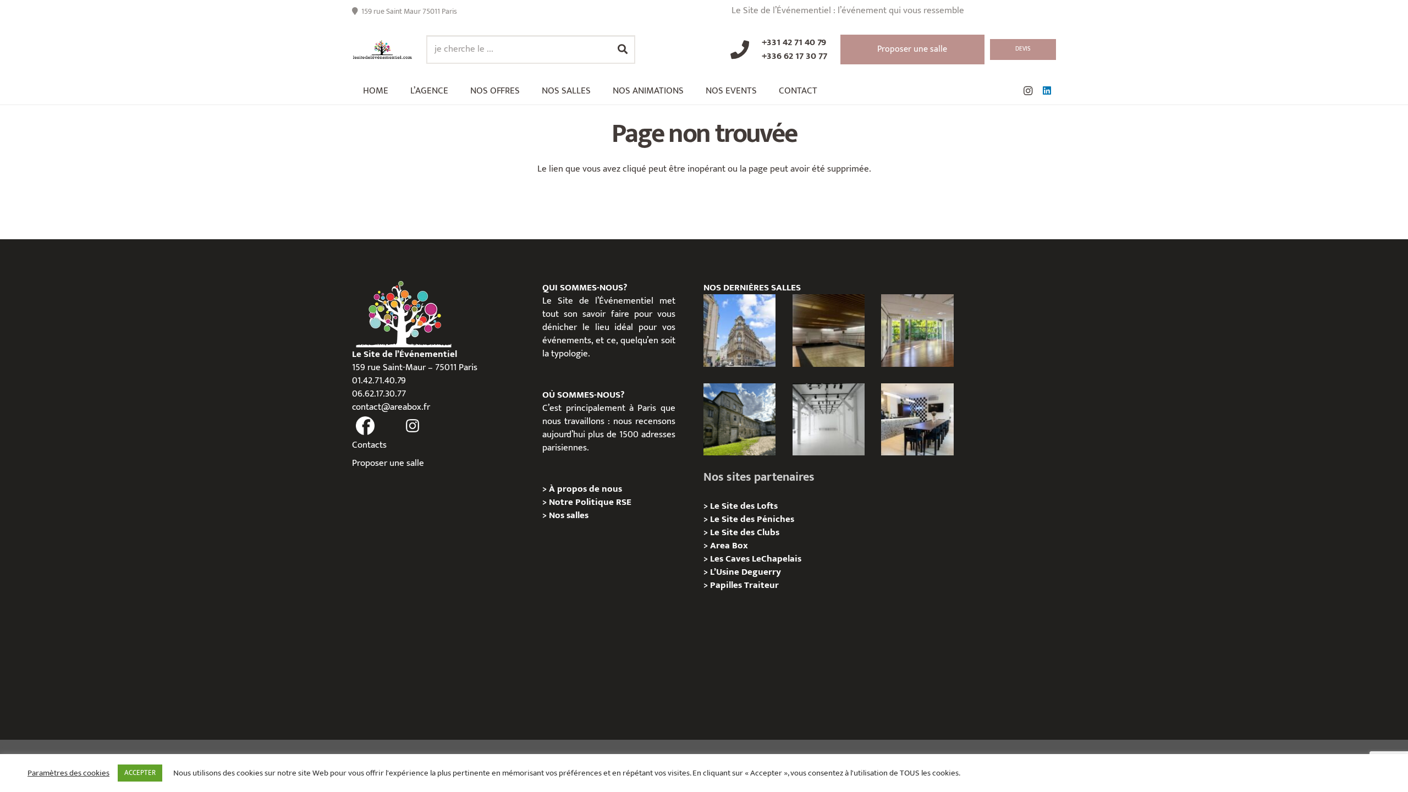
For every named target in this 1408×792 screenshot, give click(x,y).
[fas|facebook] (365, 426)
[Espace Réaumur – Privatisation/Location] (739, 330)
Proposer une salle (388, 463)
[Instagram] (1028, 90)
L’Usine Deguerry (745, 572)
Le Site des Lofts (744, 506)
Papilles (727, 585)
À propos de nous (585, 489)
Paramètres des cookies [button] (68, 773)
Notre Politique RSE (590, 502)
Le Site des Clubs (744, 532)
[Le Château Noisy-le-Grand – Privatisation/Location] (829, 330)
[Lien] (382, 49)
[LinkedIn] (1046, 90)
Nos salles (568, 515)
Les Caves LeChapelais (755, 558)
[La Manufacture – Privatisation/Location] (917, 330)
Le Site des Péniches (752, 519)
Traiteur (761, 585)
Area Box (729, 545)
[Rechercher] (623, 49)
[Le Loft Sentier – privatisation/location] (917, 419)
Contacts (369, 445)
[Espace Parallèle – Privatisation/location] (829, 419)
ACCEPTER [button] (140, 773)
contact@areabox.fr (391, 407)
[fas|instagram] (413, 426)
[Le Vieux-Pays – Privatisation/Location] (739, 419)
